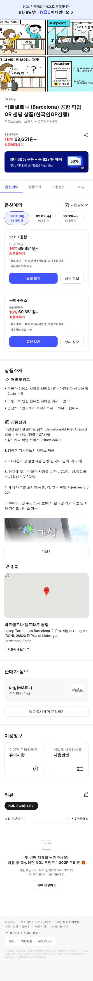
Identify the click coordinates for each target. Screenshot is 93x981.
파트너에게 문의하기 (49, 711)
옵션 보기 (33, 278)
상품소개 (35, 187)
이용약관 (10, 922)
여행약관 (40, 926)
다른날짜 (77, 205)
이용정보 (58, 187)
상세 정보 (72, 278)
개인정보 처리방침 (68, 922)
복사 (85, 631)
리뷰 (81, 187)
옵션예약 (12, 187)
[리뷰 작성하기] (85, 794)
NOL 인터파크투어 (21, 806)
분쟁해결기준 (60, 926)
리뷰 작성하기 (46, 885)
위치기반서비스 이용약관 (36, 922)
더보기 (47, 551)
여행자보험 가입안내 (17, 926)
